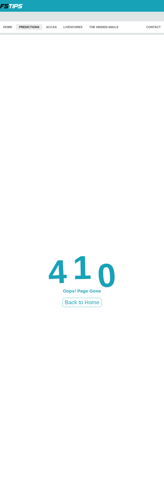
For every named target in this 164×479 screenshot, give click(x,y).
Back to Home (82, 302)
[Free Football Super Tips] (12, 5)
